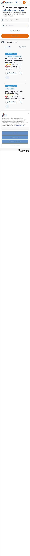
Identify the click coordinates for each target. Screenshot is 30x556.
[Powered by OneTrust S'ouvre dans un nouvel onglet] (23, 149)
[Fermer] (28, 113)
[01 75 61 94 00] (20, 102)
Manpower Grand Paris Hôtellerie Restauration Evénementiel (14, 60)
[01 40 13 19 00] (20, 73)
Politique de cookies (20, 125)
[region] (15, 333)
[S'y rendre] (7, 77)
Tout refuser (15, 132)
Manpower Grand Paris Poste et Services (14, 92)
